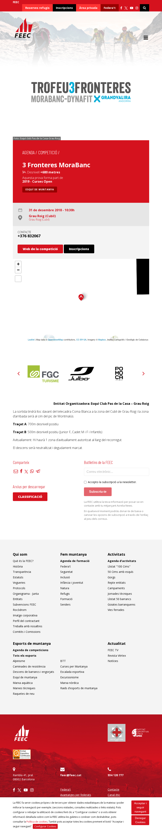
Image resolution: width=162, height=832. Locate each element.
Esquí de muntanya (39, 189)
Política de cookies (36, 821)
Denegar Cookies (140, 820)
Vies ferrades (116, 610)
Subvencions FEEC (24, 604)
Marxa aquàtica (23, 683)
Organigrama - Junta (26, 593)
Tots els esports (24, 655)
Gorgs (111, 577)
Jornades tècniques (120, 593)
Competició (47, 152)
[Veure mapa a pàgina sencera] (18, 279)
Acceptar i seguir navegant (140, 807)
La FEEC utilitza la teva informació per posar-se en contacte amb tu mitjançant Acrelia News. (113, 504)
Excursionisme (69, 677)
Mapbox (102, 339)
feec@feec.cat (70, 775)
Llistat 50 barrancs (119, 599)
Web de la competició (40, 249)
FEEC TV (113, 650)
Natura (64, 588)
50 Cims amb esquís (120, 572)
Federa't (110, 8)
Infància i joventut (71, 582)
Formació (66, 599)
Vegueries (19, 582)
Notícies (113, 661)
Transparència (22, 572)
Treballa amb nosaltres (27, 626)
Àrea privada (88, 8)
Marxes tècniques (24, 688)
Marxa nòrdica (69, 683)
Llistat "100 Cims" (119, 566)
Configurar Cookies (45, 826)
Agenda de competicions (30, 650)
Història (18, 566)
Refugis (65, 593)
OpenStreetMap (55, 339)
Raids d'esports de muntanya (78, 688)
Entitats (18, 599)
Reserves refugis (37, 8)
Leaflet (31, 339)
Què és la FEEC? (23, 561)
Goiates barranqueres (121, 604)
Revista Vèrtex (117, 655)
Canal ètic (114, 795)
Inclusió (65, 577)
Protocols (19, 588)
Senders (65, 604)
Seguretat (66, 572)
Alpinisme (19, 661)
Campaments (116, 588)
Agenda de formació (74, 561)
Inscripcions (64, 8)
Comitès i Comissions (26, 632)
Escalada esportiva (72, 672)
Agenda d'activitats (122, 561)
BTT (63, 661)
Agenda (28, 152)
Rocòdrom (19, 610)
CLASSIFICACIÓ (30, 497)
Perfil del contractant (26, 621)
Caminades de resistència (29, 666)
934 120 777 (115, 775)
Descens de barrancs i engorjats (33, 672)
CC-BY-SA (81, 339)
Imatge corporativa (25, 615)
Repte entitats (117, 582)
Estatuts (18, 577)
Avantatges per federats (75, 795)
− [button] (18, 269)
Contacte (113, 789)
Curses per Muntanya (74, 666)
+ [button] (18, 264)
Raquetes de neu (23, 694)
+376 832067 (29, 235)
